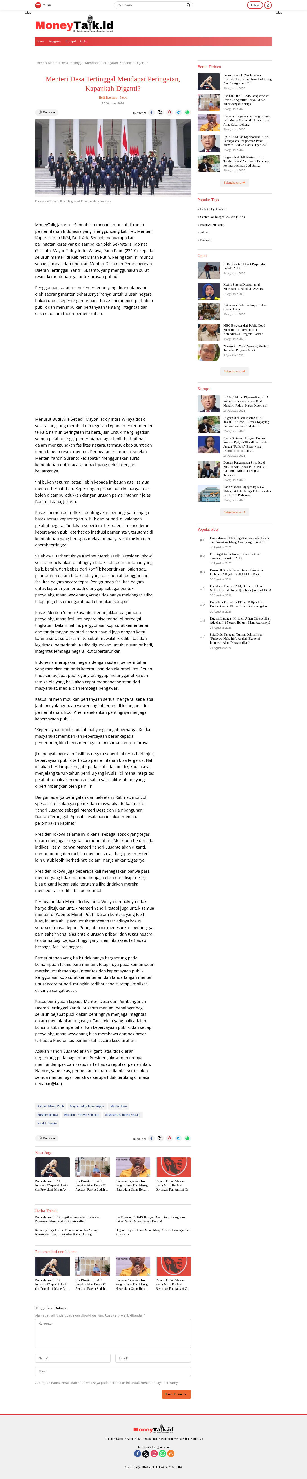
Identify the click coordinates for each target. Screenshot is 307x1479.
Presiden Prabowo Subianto (81, 1114)
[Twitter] (145, 1454)
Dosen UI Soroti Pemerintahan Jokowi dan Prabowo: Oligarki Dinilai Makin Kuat (237, 572)
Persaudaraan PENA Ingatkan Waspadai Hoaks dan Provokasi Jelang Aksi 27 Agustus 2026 (51, 1186)
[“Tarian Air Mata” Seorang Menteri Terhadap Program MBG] (209, 352)
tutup (28, 12)
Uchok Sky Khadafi (212, 209)
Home (40, 63)
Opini (83, 41)
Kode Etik (133, 1438)
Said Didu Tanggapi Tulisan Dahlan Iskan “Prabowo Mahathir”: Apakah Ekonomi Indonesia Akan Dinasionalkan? (236, 638)
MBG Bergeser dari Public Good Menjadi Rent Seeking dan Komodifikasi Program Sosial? (244, 330)
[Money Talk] (74, 23)
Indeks (255, 5)
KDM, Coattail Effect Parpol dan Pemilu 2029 (244, 266)
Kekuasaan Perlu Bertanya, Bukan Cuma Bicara (245, 307)
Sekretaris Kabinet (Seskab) (122, 1114)
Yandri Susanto (47, 1123)
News (40, 41)
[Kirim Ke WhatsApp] (187, 112)
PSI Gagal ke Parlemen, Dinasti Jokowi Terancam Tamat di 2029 (235, 556)
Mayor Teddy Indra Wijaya (87, 1106)
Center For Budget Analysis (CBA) (222, 217)
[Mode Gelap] (268, 5)
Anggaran (55, 41)
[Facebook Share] (151, 112)
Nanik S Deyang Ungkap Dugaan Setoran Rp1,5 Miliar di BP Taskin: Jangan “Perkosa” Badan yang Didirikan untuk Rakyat (245, 444)
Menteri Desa (118, 1106)
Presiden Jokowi (47, 1114)
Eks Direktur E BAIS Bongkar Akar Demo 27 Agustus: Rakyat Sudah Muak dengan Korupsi (90, 1186)
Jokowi (204, 232)
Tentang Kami (114, 1438)
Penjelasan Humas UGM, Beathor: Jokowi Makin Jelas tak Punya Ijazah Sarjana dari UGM (241, 588)
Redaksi (198, 1438)
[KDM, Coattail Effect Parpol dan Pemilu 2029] (209, 270)
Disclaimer (150, 1438)
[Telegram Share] (178, 112)
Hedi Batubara (108, 97)
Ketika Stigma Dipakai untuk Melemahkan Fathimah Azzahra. (243, 286)
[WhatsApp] (162, 1454)
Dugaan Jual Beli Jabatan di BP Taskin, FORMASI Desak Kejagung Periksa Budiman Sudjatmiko (246, 161)
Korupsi (71, 41)
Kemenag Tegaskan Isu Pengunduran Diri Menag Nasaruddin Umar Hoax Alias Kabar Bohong (132, 1186)
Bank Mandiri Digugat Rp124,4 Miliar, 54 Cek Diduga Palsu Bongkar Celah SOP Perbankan (247, 491)
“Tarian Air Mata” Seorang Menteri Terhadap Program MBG (245, 348)
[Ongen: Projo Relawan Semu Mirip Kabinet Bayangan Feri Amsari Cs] (173, 1167)
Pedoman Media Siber (175, 1438)
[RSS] (170, 1454)
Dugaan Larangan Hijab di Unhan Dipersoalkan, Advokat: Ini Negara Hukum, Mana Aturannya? (240, 620)
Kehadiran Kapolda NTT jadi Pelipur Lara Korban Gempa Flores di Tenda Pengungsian (238, 604)
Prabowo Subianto (212, 224)
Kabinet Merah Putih (50, 1106)
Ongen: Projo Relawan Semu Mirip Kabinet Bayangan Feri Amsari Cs (172, 1185)
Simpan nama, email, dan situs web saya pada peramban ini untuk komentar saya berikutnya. (109, 1383)
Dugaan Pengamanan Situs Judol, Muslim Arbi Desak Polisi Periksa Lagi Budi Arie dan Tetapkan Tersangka (244, 469)
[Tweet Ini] (160, 112)
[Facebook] (137, 1454)
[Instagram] (154, 1454)
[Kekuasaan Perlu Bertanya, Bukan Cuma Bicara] (209, 311)
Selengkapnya (233, 182)
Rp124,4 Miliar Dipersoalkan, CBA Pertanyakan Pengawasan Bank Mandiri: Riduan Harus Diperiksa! (245, 141)
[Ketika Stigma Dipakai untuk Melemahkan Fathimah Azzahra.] (209, 291)
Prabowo (205, 240)
